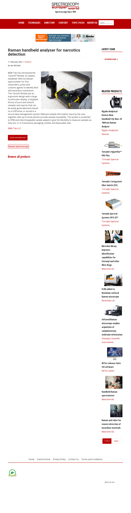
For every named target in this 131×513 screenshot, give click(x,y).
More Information (18, 137)
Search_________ (106, 22)
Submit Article (43, 459)
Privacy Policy (59, 459)
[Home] (65, 8)
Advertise (92, 22)
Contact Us (73, 459)
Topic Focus (78, 22)
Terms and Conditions (91, 459)
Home (21, 22)
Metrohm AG (108, 268)
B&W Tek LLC (14, 128)
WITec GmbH (108, 370)
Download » (111, 59)
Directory (49, 22)
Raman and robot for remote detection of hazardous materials (111, 424)
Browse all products (19, 157)
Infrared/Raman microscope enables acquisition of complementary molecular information (112, 327)
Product (28, 62)
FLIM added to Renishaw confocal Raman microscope (110, 292)
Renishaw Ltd (108, 300)
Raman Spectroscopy (18, 146)
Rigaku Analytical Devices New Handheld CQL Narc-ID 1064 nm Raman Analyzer (112, 119)
